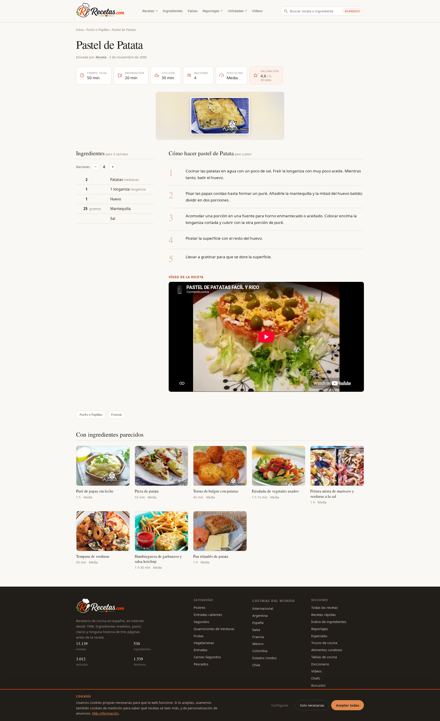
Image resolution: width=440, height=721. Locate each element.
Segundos (201, 621)
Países (193, 10)
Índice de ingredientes (328, 621)
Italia (256, 629)
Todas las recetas (324, 607)
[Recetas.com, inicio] (100, 11)
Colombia (259, 650)
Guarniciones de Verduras (214, 628)
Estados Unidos (264, 658)
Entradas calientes (208, 614)
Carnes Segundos (207, 657)
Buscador (318, 685)
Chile (256, 665)
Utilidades (236, 10)
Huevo (115, 198)
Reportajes (211, 10)
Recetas (148, 10)
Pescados (201, 664)
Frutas (199, 636)
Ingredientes (173, 10)
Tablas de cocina (324, 657)
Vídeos (257, 10)
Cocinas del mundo (273, 600)
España (258, 622)
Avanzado (352, 11)
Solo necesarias (312, 705)
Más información (105, 713)
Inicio (80, 30)
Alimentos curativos (326, 650)
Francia (116, 415)
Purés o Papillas (97, 30)
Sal (112, 218)
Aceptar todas (347, 705)
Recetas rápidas (323, 614)
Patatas (116, 179)
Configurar (279, 705)
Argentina (260, 615)
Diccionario (320, 664)
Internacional (262, 608)
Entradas (200, 650)
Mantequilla (120, 208)
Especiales (319, 636)
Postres (199, 607)
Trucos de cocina (324, 642)
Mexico (258, 643)
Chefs (315, 678)
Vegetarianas (204, 642)
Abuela (101, 57)
